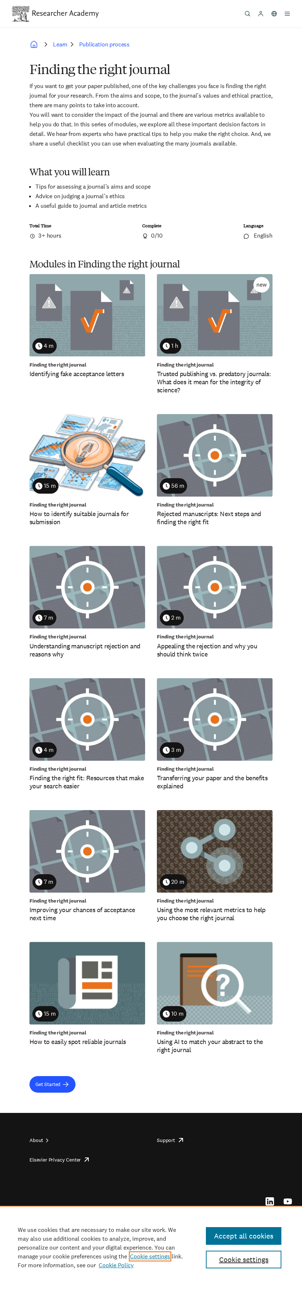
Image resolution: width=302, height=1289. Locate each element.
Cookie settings (150, 1256)
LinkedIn (270, 1201)
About (36, 1140)
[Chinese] (274, 14)
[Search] (247, 14)
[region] (151, 1247)
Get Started (47, 1084)
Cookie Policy (116, 1265)
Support (166, 1140)
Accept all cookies (243, 1236)
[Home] (65, 14)
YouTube (288, 1201)
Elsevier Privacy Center (55, 1159)
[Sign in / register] (261, 14)
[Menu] (287, 14)
